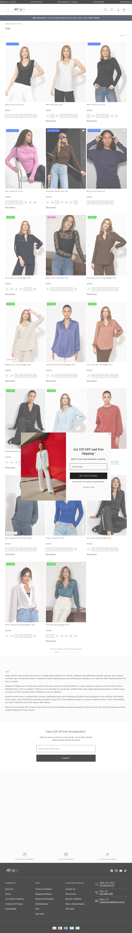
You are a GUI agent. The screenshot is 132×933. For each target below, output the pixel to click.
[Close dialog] (110, 434)
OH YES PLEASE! (89, 476)
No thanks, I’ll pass (88, 487)
